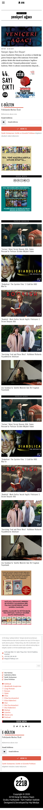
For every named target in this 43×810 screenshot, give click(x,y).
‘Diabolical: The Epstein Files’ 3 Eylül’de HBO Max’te (19, 285)
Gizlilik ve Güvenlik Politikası (25, 133)
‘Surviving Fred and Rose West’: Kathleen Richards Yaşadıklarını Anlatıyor (21, 355)
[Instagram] (14, 726)
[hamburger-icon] (38, 665)
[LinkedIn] (23, 726)
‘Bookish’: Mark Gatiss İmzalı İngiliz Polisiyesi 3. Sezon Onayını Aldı (20, 320)
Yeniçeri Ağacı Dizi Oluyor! (13, 51)
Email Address (6, 118)
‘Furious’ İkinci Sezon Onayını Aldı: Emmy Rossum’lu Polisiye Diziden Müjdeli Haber (17, 250)
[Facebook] (20, 726)
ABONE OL (23, 129)
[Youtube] (26, 726)
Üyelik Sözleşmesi (7, 133)
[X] (17, 726)
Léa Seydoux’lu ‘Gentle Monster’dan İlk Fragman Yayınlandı (20, 388)
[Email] (29, 726)
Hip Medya (34, 802)
